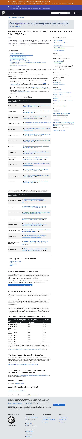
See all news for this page (59, 130)
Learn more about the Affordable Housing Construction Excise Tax (23, 364)
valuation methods (20, 383)
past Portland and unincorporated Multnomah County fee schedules (32, 375)
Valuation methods (14, 63)
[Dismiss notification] (72, 22)
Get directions (56, 82)
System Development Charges (61, 42)
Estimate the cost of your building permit (62, 92)
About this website (63, 417)
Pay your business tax (58, 94)
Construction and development (60, 106)
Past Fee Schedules (58, 40)
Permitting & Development (18, 17)
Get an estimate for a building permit (18, 65)
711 (39, 403)
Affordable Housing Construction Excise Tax (20, 60)
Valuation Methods (58, 45)
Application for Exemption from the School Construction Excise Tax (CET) (25, 349)
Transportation (13, 264)
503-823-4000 (29, 403)
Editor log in (62, 422)
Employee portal (62, 419)
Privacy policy (45, 422)
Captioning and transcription (48, 419)
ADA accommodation (46, 417)
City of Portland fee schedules (17, 53)
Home (9, 17)
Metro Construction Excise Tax (39, 87)
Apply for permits (57, 89)
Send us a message (58, 61)
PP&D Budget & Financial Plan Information (62, 100)
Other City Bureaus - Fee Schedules (18, 56)
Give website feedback (34, 395)
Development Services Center (22, 91)
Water (11, 265)
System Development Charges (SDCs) (18, 58)
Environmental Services (15, 261)
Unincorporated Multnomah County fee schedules (21, 55)
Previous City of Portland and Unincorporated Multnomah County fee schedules (28, 62)
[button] (76, 13)
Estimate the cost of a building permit (17, 390)
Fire (11, 262)
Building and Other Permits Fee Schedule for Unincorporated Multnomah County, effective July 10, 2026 (34, 200)
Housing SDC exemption (59, 47)
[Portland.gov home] (8, 13)
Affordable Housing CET (59, 50)
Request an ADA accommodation (15, 403)
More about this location (59, 84)
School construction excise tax (17, 59)
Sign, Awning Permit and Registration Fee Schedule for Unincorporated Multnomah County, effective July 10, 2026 (35, 243)
